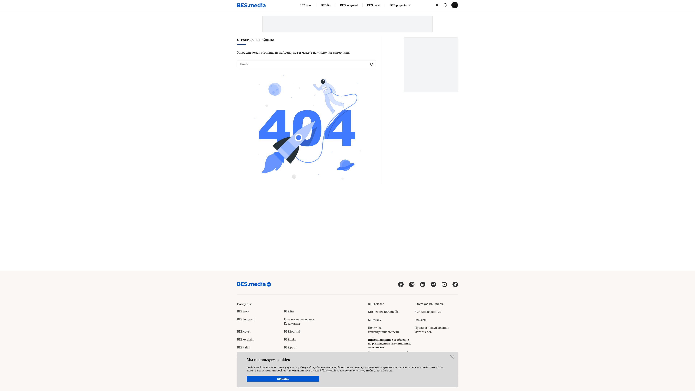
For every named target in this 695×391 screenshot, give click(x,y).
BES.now (305, 5)
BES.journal (292, 331)
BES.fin (325, 5)
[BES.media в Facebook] (401, 284)
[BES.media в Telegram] (433, 284)
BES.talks (243, 347)
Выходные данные (428, 312)
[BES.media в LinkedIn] (422, 284)
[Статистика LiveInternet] (417, 340)
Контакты (375, 320)
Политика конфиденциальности (383, 329)
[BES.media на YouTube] (444, 284)
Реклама (421, 320)
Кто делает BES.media (383, 312)
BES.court (373, 5)
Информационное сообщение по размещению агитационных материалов (389, 343)
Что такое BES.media (429, 304)
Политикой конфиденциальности (343, 370)
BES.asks (290, 339)
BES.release (376, 304)
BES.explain (245, 339)
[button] (445, 5)
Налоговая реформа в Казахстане (299, 321)
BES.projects (398, 5)
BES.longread (349, 5)
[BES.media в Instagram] (411, 284)
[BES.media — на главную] (251, 5)
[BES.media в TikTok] (455, 284)
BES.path (290, 347)
